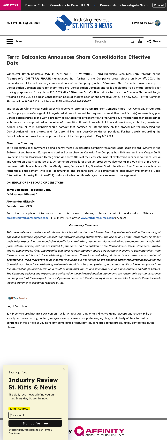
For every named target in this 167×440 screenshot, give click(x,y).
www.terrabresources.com (97, 218)
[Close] (63, 368)
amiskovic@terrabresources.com (27, 218)
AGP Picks (10, 5)
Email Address (19, 408)
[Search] (132, 41)
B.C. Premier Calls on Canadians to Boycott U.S (53, 5)
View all (159, 5)
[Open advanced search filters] (140, 41)
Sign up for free (35, 423)
